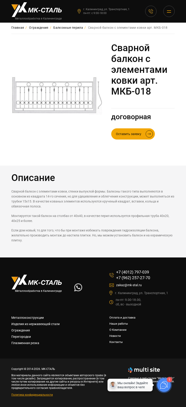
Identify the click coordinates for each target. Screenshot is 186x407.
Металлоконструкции (27, 317)
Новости (115, 336)
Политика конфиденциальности (32, 394)
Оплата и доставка (122, 317)
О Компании (118, 329)
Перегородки (21, 336)
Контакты (116, 342)
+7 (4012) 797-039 (150, 11)
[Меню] (169, 11)
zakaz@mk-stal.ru (129, 285)
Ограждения (20, 330)
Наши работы (118, 323)
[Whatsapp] (78, 290)
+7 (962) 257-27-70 (133, 277)
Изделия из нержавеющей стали (35, 324)
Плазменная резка (25, 343)
